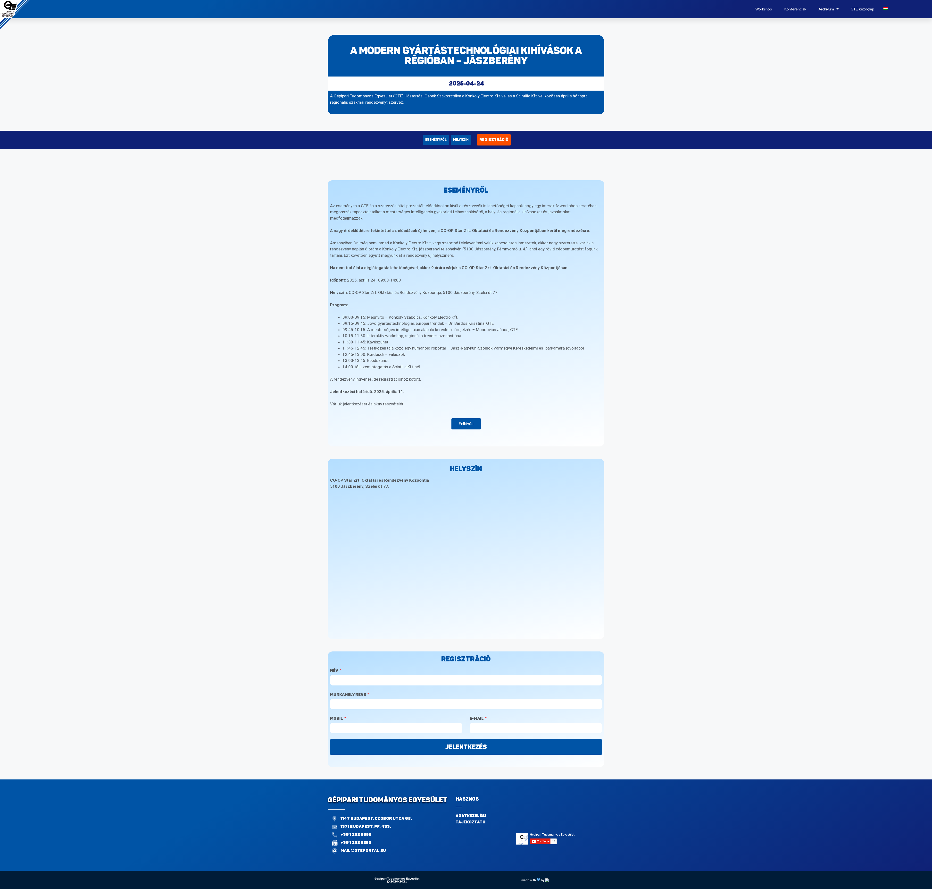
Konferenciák (795, 9)
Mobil (337, 718)
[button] (436, 140)
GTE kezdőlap (862, 9)
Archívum (826, 9)
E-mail (477, 718)
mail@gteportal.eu (363, 850)
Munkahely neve (348, 694)
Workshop (763, 9)
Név (334, 670)
